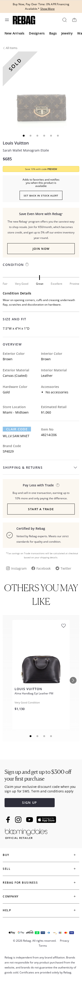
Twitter (66, 568)
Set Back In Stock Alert (41, 195)
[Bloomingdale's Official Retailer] (26, 833)
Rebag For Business (20, 883)
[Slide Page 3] (44, 736)
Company (11, 896)
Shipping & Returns (23, 467)
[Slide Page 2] (37, 736)
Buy (6, 855)
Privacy (64, 941)
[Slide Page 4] (51, 736)
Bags (53, 33)
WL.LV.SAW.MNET (16, 436)
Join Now (41, 249)
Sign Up (29, 802)
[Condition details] (27, 264)
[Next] (73, 680)
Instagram (19, 568)
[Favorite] (63, 625)
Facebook (43, 568)
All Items (11, 48)
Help (7, 910)
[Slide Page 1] (30, 736)
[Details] (57, 485)
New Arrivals (14, 33)
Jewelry (67, 33)
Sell (6, 869)
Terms (43, 946)
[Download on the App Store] (46, 819)
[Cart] (74, 19)
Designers (37, 33)
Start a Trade (41, 509)
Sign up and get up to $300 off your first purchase (38, 775)
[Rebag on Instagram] (18, 819)
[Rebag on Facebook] (9, 819)
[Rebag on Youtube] (30, 820)
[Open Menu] (6, 20)
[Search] (64, 19)
